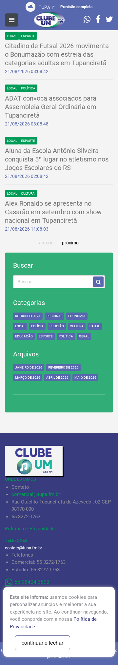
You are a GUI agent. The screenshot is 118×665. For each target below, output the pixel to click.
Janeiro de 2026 (28, 367)
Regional (54, 316)
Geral (84, 336)
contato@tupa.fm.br (23, 547)
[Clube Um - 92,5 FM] (49, 20)
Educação (24, 336)
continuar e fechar (42, 642)
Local (12, 36)
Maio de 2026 (85, 377)
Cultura (28, 193)
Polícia (37, 326)
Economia (77, 316)
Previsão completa (76, 7)
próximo (70, 242)
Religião (56, 326)
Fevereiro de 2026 (63, 367)
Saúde (94, 326)
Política (28, 88)
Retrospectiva (28, 316)
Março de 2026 (27, 377)
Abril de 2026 (57, 377)
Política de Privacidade (30, 529)
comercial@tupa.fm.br (35, 494)
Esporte (28, 36)
